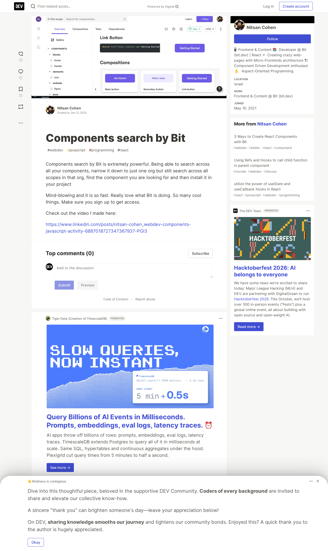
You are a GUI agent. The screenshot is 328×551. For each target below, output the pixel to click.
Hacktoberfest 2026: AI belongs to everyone (265, 271)
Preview (87, 285)
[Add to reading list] (21, 91)
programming (101, 150)
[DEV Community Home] (19, 6)
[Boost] (21, 106)
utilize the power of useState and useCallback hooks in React (266, 189)
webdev (55, 150)
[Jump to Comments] (21, 74)
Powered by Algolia (161, 6)
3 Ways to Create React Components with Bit (265, 142)
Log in (268, 6)
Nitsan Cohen (69, 108)
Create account (296, 6)
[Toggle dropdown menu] (220, 318)
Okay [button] (35, 542)
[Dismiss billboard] (318, 481)
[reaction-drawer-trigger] (21, 56)
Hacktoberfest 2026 (251, 299)
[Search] (33, 6)
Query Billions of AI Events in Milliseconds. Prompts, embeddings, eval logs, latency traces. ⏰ (130, 421)
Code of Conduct (115, 299)
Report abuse (145, 299)
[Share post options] (20, 123)
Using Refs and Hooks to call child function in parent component (270, 165)
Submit (64, 285)
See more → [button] (60, 467)
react (123, 150)
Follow (272, 39)
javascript (76, 150)
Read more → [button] (249, 326)
